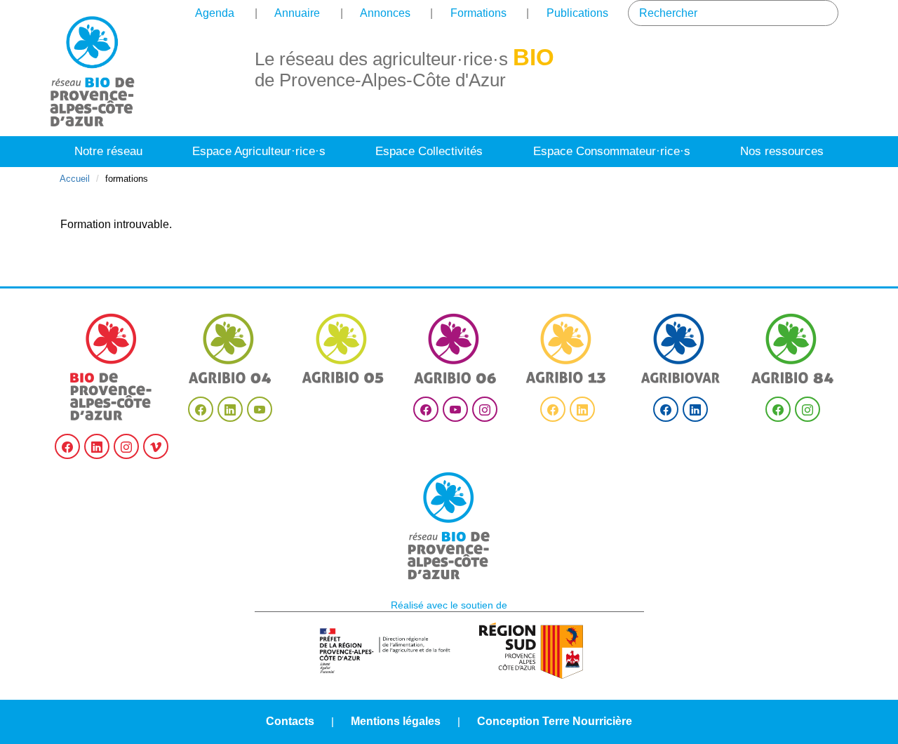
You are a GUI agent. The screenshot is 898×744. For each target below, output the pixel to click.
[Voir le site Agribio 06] (455, 348)
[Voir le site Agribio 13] (567, 348)
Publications (577, 13)
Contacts (290, 721)
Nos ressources (782, 151)
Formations (478, 13)
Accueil (75, 178)
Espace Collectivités (429, 151)
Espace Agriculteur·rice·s (259, 151)
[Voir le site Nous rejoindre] (449, 526)
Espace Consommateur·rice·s (611, 151)
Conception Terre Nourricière (554, 721)
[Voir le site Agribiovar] (680, 348)
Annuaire (297, 13)
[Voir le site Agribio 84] (792, 348)
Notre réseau (108, 151)
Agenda (214, 13)
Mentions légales (396, 721)
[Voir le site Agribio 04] (230, 348)
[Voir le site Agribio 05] (343, 348)
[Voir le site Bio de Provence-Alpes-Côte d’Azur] (111, 367)
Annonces (385, 13)
